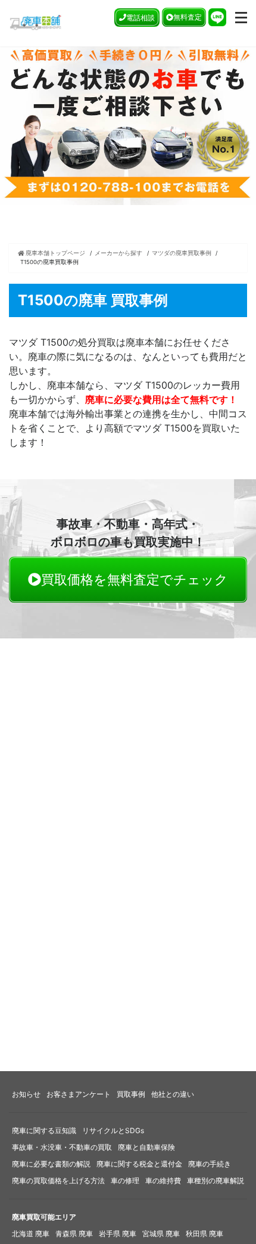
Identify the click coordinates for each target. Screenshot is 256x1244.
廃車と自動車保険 (146, 1147)
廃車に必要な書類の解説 (51, 1163)
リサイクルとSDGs (113, 1130)
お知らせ (26, 1094)
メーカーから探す (118, 253)
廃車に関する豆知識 (44, 1130)
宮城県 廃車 (161, 1233)
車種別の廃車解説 (215, 1180)
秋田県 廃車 (204, 1233)
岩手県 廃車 (117, 1233)
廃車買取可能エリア (44, 1216)
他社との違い (172, 1094)
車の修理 (125, 1180)
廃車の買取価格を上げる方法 (58, 1180)
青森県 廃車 (74, 1233)
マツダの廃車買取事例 (181, 253)
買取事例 (131, 1094)
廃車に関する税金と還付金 (139, 1163)
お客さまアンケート (78, 1094)
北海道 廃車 (30, 1233)
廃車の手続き (209, 1163)
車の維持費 (163, 1180)
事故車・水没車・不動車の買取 (62, 1147)
